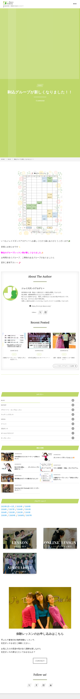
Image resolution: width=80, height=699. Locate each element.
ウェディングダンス (37, 414)
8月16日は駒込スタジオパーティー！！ (39, 358)
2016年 (20, 509)
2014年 (4, 512)
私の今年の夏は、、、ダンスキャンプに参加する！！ (27, 468)
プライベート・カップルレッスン (37, 410)
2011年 (28, 512)
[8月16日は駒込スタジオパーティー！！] (39, 340)
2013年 (12, 512)
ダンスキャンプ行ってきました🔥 (64, 457)
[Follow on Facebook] (36, 685)
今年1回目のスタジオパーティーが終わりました (27, 457)
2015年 (28, 509)
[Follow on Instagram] (43, 685)
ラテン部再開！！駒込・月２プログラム (66, 468)
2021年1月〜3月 (7, 506)
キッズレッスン (37, 438)
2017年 (12, 509)
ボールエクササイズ (37, 433)
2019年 (28, 506)
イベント (37, 424)
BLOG (14, 354)
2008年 (21, 515)
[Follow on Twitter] (29, 685)
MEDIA (37, 419)
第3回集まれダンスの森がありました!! (26, 478)
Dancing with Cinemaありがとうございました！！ (27, 489)
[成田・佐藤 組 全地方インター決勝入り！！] (64, 340)
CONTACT (40, 661)
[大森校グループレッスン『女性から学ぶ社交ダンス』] (14, 340)
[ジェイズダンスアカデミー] (8, 3)
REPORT (37, 405)
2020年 (19, 506)
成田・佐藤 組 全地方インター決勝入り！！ (64, 358)
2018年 (4, 509)
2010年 (4, 515)
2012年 (20, 512)
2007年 (29, 515)
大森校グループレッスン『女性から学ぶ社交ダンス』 (14, 358)
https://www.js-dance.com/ (41, 306)
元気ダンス (37, 428)
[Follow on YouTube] (50, 685)
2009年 (12, 515)
